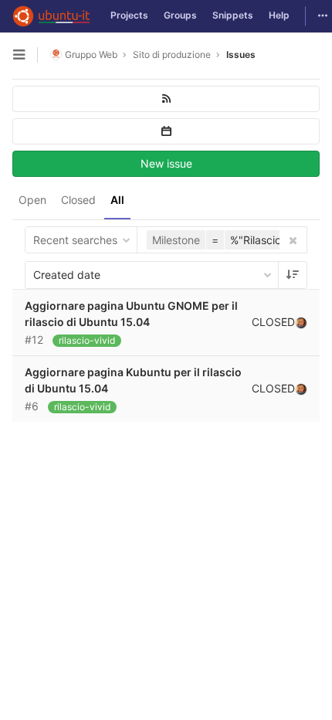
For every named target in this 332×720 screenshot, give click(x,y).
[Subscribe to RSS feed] (166, 99)
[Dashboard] (51, 16)
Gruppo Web (91, 54)
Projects (129, 15)
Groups (180, 15)
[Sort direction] (292, 275)
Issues (241, 54)
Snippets (232, 15)
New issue (166, 163)
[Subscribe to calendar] (166, 131)
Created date (66, 274)
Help (279, 15)
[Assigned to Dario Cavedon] (301, 322)
